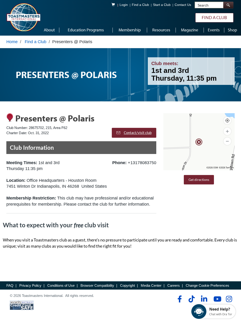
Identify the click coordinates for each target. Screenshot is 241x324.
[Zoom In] (227, 131)
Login (124, 5)
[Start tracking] (227, 120)
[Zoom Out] (227, 141)
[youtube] (216, 299)
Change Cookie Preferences (207, 285)
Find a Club (140, 5)
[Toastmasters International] (23, 17)
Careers (173, 285)
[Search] (228, 5)
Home (12, 41)
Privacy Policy (30, 285)
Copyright (127, 285)
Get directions (199, 180)
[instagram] (229, 299)
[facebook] (179, 299)
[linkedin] (204, 299)
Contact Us (183, 5)
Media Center (151, 285)
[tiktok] (191, 299)
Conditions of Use (61, 285)
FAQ (9, 285)
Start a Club (162, 5)
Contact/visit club (138, 132)
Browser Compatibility (97, 285)
